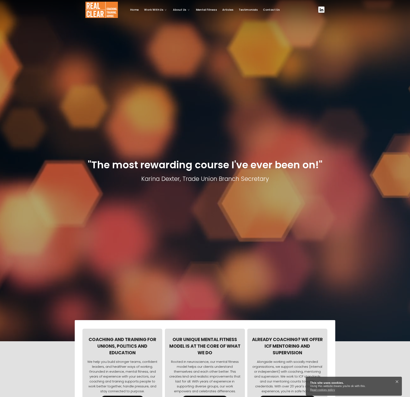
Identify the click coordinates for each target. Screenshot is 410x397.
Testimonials (248, 10)
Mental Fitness (206, 10)
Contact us (271, 10)
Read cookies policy (322, 389)
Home (134, 10)
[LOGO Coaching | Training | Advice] (104, 9)
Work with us (153, 10)
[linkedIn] (321, 9)
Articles (227, 10)
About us (179, 10)
